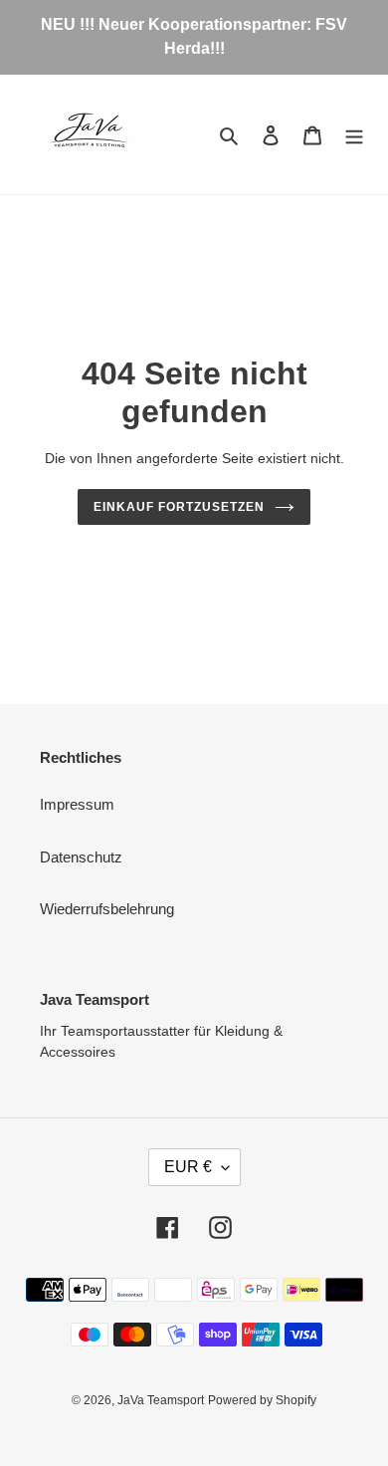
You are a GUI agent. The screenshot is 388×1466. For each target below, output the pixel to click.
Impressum (77, 804)
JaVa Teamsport (160, 1400)
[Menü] (354, 135)
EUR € (188, 1166)
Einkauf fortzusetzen (179, 507)
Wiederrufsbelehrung (107, 908)
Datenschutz (81, 857)
